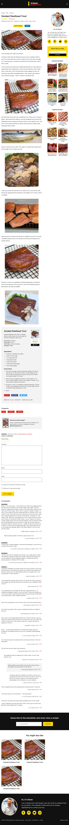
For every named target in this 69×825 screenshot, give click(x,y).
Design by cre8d (64, 820)
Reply (40, 531)
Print (36, 344)
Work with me (35, 820)
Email (3, 476)
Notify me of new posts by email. (11, 488)
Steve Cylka (33, 21)
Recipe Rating (4, 439)
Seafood (12, 12)
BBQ (4, 411)
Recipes (3, 12)
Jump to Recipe (18, 25)
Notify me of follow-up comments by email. (14, 484)
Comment (4, 444)
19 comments (12, 19)
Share (27, 25)
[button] (32, 339)
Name (3, 468)
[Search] (67, 4)
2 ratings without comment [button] (24, 434)
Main (7, 12)
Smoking (20, 411)
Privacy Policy (28, 820)
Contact (41, 820)
